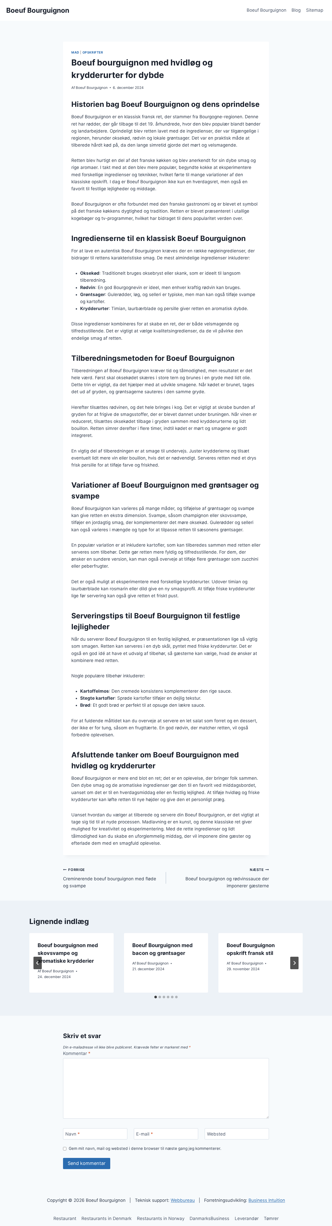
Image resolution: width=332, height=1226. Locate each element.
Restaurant (64, 1218)
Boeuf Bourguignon (266, 10)
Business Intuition (266, 1200)
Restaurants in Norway (160, 1218)
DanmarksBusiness (209, 1218)
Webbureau (183, 1200)
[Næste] (294, 963)
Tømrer (271, 1218)
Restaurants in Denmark (106, 1218)
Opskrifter (92, 52)
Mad (75, 52)
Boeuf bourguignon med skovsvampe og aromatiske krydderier (68, 953)
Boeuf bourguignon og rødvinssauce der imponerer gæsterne (227, 878)
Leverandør (247, 1218)
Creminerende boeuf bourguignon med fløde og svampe (109, 878)
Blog (296, 10)
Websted (216, 1134)
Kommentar (77, 1053)
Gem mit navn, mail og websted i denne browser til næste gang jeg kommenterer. (145, 1148)
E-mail (144, 1134)
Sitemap (314, 10)
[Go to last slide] (37, 963)
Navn (72, 1134)
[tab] (155, 997)
